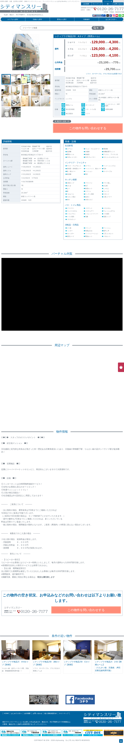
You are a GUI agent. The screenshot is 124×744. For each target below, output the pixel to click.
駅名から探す (62, 19)
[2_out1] (25, 52)
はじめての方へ (111, 19)
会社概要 (86, 4)
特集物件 (86, 19)
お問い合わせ (118, 4)
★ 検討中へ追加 (62, 121)
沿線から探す (37, 19)
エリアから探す (12, 19)
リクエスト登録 (107, 2)
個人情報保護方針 (50, 713)
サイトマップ (97, 4)
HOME (6, 713)
